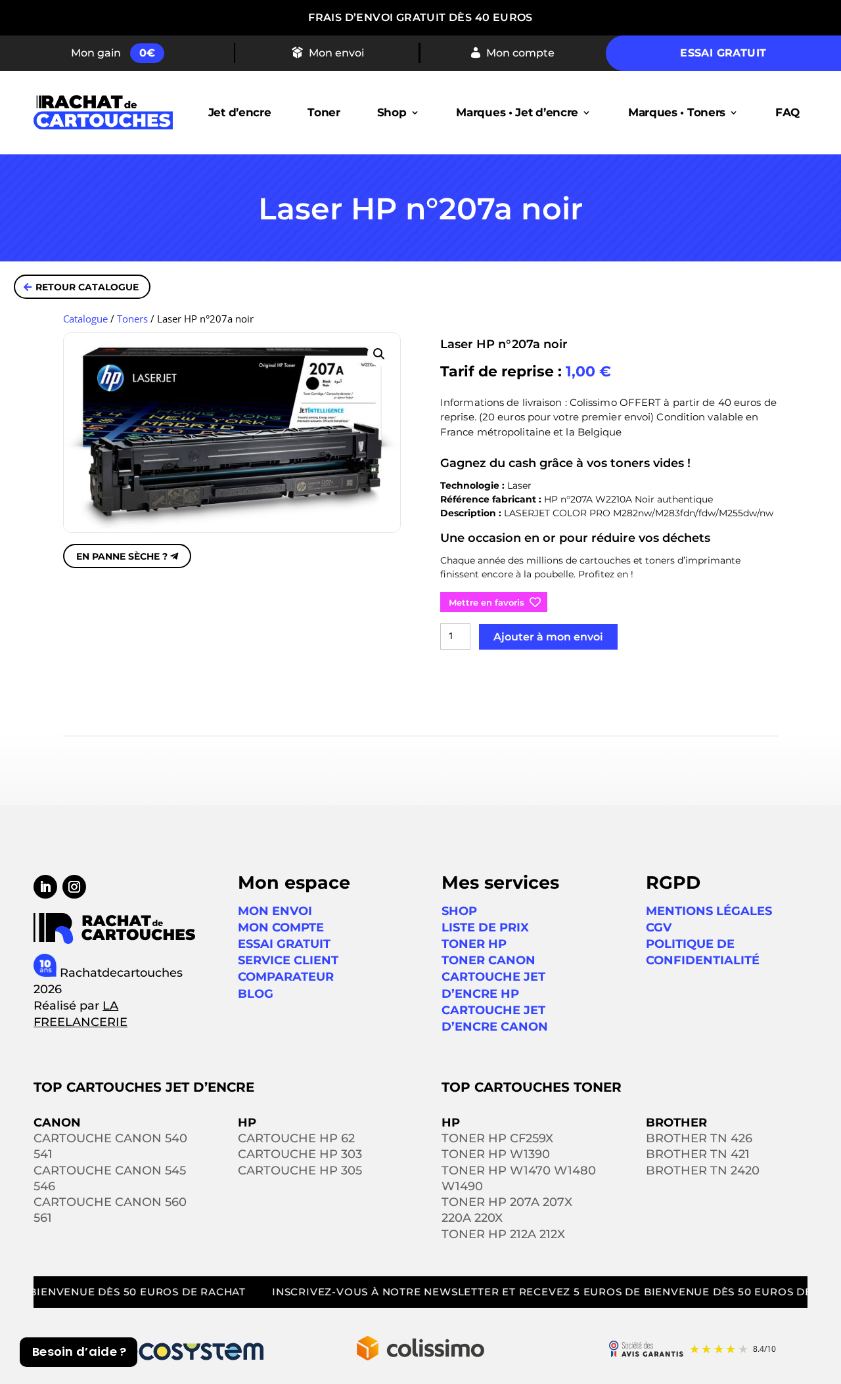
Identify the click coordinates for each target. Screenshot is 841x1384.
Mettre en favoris (486, 602)
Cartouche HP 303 (300, 1154)
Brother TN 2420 (703, 1170)
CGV (658, 927)
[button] (379, 354)
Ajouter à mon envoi (548, 637)
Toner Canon (488, 960)
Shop (392, 112)
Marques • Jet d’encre (517, 112)
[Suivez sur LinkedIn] (45, 887)
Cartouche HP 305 (300, 1170)
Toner (323, 112)
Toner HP (474, 944)
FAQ (787, 112)
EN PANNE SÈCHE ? (122, 556)
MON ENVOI (275, 911)
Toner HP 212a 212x (503, 1234)
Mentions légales (709, 911)
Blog (255, 994)
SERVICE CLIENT (288, 960)
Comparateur (286, 977)
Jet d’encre (239, 112)
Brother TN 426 (699, 1138)
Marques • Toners (676, 112)
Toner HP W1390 (496, 1154)
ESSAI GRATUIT (284, 944)
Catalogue (85, 318)
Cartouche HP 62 (296, 1138)
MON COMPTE (281, 927)
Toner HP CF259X (497, 1138)
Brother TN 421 (698, 1154)
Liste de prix (485, 927)
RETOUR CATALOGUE (87, 287)
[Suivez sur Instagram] (74, 887)
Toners (132, 318)
